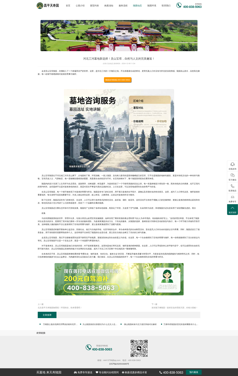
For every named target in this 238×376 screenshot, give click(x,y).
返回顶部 (232, 212)
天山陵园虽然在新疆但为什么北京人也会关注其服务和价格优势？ (100, 324)
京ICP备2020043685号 (119, 363)
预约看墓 (193, 372)
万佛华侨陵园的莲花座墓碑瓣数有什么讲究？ (180, 324)
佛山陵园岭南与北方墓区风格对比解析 (140, 324)
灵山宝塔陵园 (51, 70)
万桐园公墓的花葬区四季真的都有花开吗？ (59, 324)
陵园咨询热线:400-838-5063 (117, 79)
